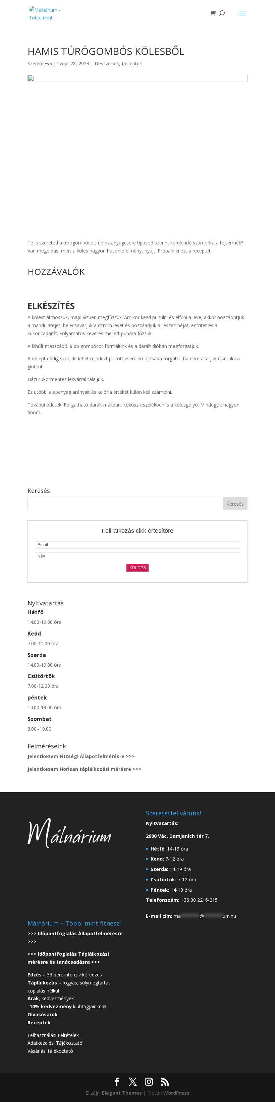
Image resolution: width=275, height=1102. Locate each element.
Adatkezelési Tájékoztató (55, 1043)
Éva (48, 63)
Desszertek (107, 63)
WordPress (176, 1093)
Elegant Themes (122, 1093)
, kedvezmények (51, 998)
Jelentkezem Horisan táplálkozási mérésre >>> (85, 769)
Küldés (137, 568)
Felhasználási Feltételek (53, 1035)
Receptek (132, 63)
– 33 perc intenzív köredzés (65, 974)
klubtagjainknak (67, 1006)
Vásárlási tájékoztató (50, 1051)
